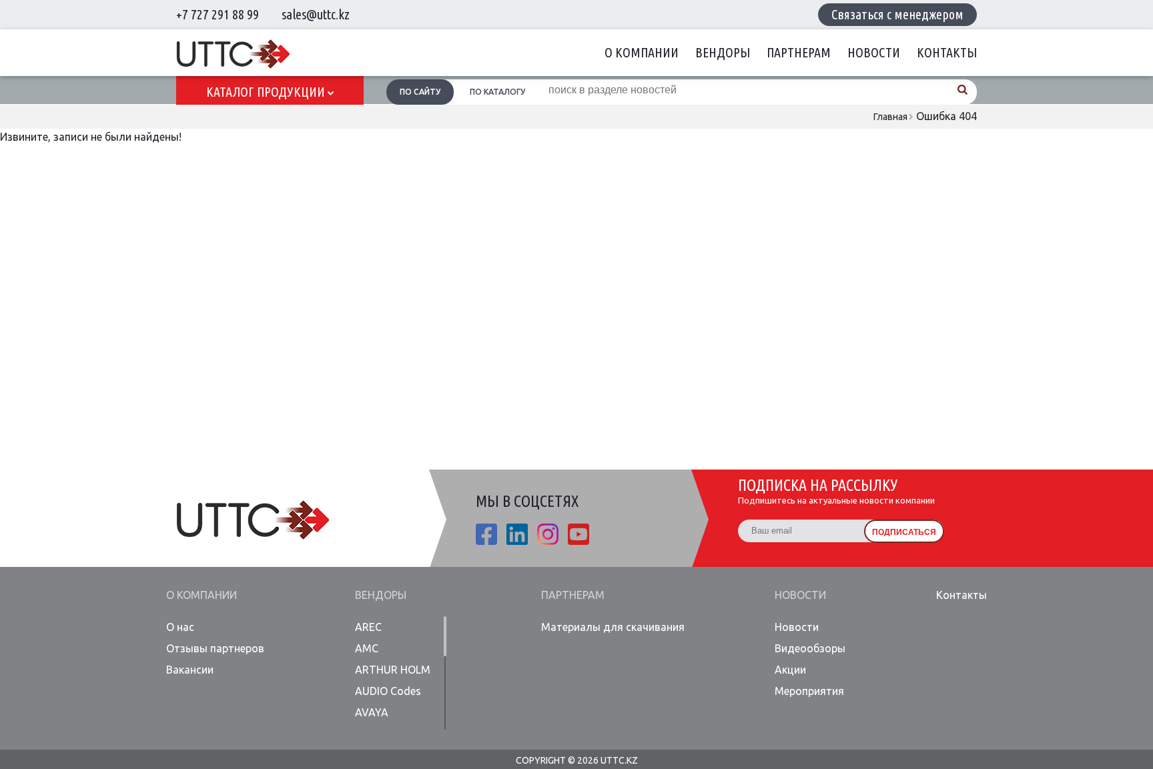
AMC (366, 648)
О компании (642, 52)
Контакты (947, 52)
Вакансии (190, 670)
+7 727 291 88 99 (217, 14)
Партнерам (799, 52)
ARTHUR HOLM (392, 670)
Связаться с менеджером (897, 14)
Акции (790, 670)
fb (486, 534)
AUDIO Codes (388, 691)
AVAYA (371, 712)
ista (547, 534)
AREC (368, 627)
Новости (873, 52)
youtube (578, 534)
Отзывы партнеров (215, 648)
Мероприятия (809, 691)
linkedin (517, 534)
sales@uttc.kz (316, 14)
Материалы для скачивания (613, 627)
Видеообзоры (810, 648)
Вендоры (722, 52)
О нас (180, 627)
